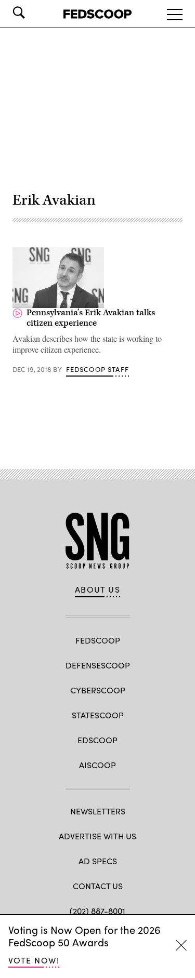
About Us (98, 589)
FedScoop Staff (97, 369)
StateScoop (98, 714)
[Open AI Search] (33, 12)
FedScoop (97, 640)
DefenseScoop (98, 665)
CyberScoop (97, 690)
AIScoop (97, 764)
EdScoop (97, 739)
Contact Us (98, 885)
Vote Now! (33, 960)
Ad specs (98, 860)
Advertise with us (97, 835)
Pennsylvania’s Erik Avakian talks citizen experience (91, 318)
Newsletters (97, 811)
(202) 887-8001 (97, 910)
